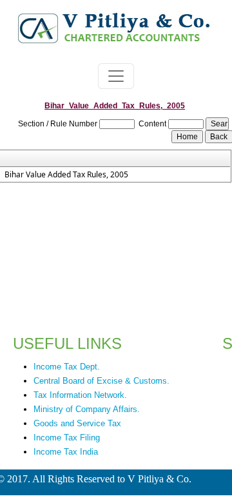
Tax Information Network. (80, 395)
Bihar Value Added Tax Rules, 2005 (66, 175)
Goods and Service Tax (77, 423)
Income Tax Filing (67, 437)
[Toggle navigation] (116, 76)
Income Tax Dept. (67, 366)
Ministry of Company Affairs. (87, 409)
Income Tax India (66, 452)
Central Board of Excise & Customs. (101, 381)
